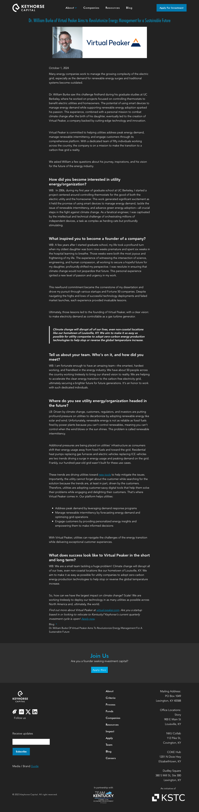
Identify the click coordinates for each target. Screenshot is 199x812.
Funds (109, 711)
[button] (71, 7)
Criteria (110, 697)
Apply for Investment (171, 8)
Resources (112, 724)
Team (109, 744)
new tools (105, 474)
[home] (28, 8)
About (109, 691)
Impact (110, 731)
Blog (51, 624)
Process (110, 704)
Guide (35, 766)
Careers (111, 758)
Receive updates (22, 733)
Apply (109, 738)
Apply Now (99, 670)
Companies (113, 718)
